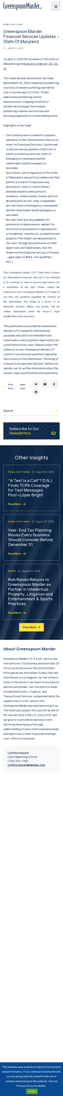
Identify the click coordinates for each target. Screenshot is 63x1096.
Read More (14, 504)
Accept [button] (32, 1091)
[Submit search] (57, 411)
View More (29, 627)
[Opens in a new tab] (36, 384)
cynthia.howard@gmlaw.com (26, 765)
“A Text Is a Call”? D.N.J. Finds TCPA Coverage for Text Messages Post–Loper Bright (30, 487)
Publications (13, 24)
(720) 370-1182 (18, 761)
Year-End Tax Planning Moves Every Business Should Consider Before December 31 (30, 537)
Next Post (22, 386)
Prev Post (10, 386)
